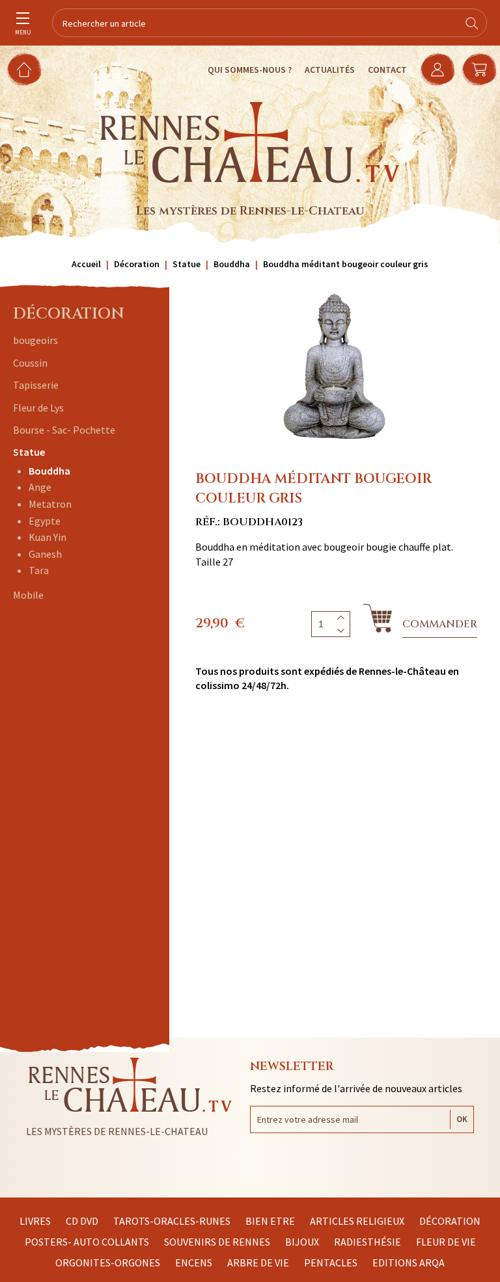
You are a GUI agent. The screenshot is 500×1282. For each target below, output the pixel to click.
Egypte (45, 520)
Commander (439, 624)
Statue (29, 451)
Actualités (330, 69)
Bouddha (49, 470)
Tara (39, 570)
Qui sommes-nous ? (250, 69)
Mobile (28, 594)
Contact (387, 69)
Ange (40, 486)
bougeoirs (35, 340)
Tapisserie (36, 384)
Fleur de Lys (38, 407)
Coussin (30, 362)
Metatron (50, 503)
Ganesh (45, 553)
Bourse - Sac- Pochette (64, 429)
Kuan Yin (47, 536)
